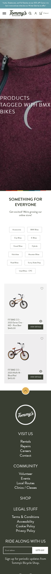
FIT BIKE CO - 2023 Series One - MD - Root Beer (15, 322)
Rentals (25, 441)
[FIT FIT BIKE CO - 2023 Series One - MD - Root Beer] (25, 301)
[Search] (30, 13)
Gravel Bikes (18, 246)
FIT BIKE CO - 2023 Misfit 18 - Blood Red (14, 372)
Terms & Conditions (25, 516)
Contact (25, 455)
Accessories (16, 229)
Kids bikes (15, 254)
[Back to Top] (25, 391)
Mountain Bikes (33, 254)
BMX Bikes (34, 229)
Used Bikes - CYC (25, 270)
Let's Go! (40, 550)
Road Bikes (14, 262)
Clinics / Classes (25, 487)
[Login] (35, 14)
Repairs (25, 446)
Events (25, 478)
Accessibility (25, 521)
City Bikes (18, 237)
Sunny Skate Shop (34, 262)
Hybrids (35, 246)
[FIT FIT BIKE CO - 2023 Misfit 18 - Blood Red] (25, 351)
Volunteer (25, 473)
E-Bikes (34, 237)
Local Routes (25, 483)
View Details (35, 327)
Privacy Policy (25, 530)
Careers (25, 450)
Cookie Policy (25, 526)
